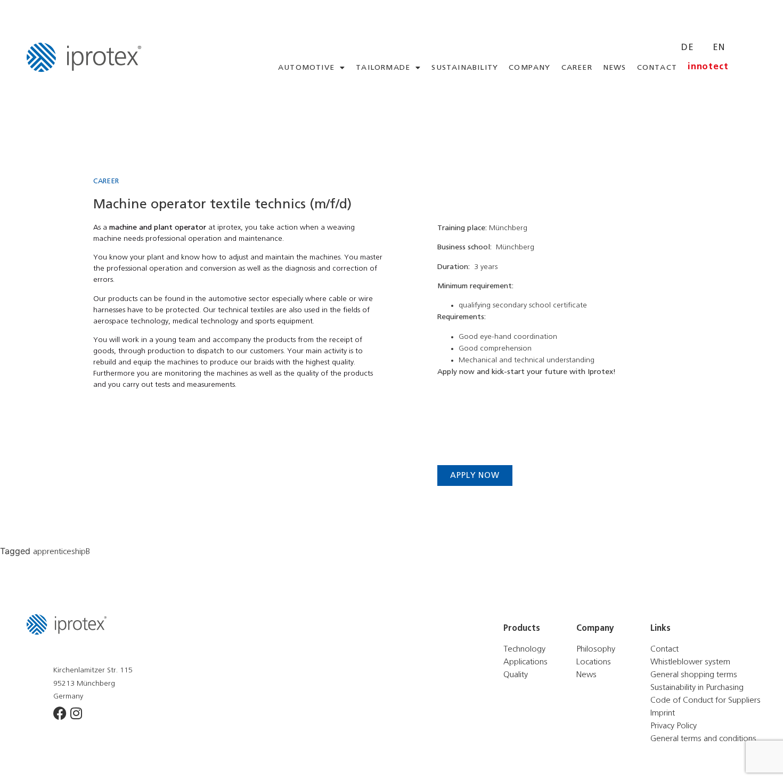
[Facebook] (60, 713)
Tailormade (383, 67)
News (614, 67)
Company (529, 67)
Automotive (306, 67)
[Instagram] (76, 713)
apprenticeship (59, 551)
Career (576, 67)
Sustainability (464, 67)
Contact (657, 67)
